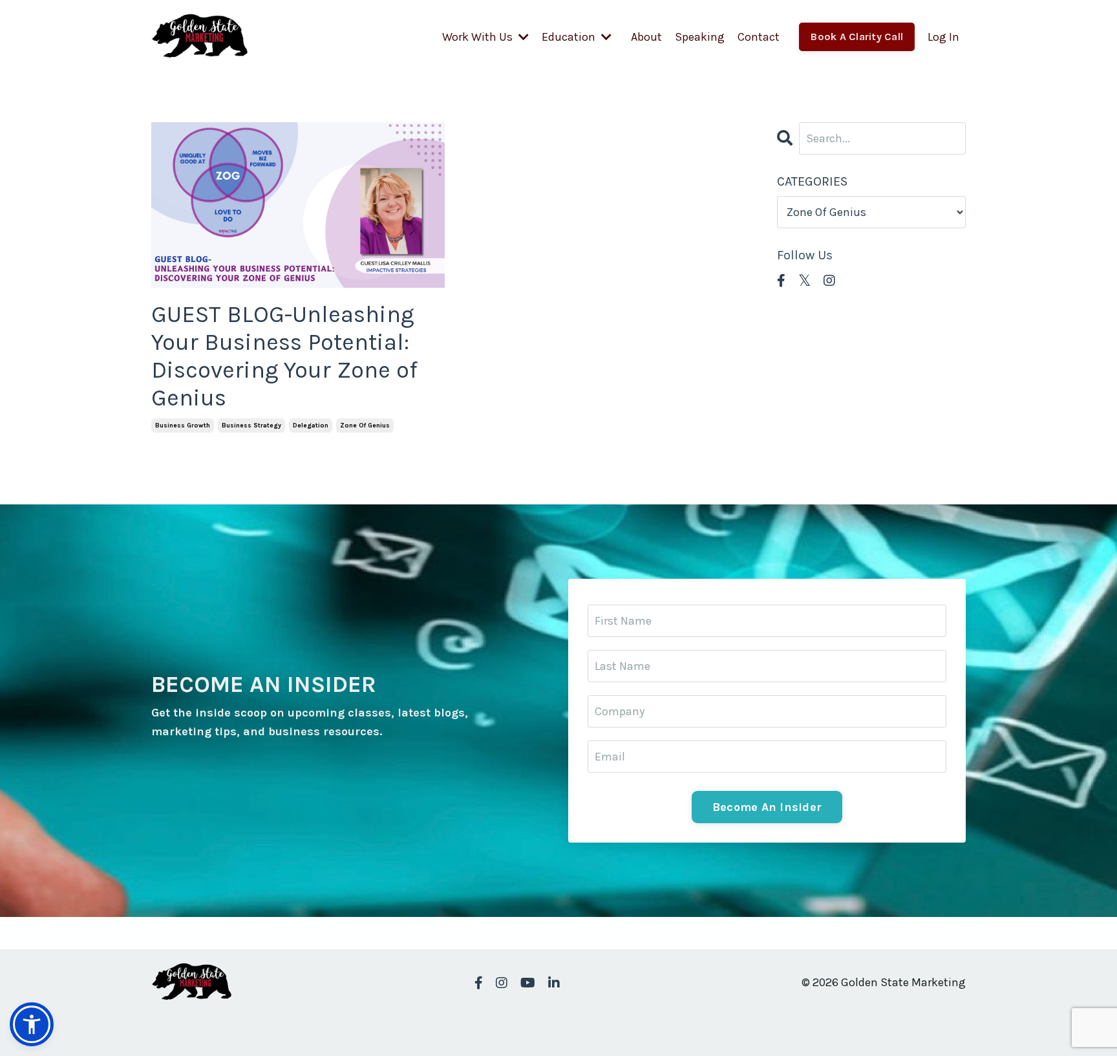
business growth (182, 425)
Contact (759, 37)
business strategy (251, 425)
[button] (31, 1024)
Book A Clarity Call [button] (857, 36)
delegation (310, 425)
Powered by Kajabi (927, 1022)
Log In (943, 37)
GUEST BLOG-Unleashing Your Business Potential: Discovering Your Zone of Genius (284, 356)
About (646, 37)
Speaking (700, 37)
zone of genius (365, 425)
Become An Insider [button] (767, 807)
